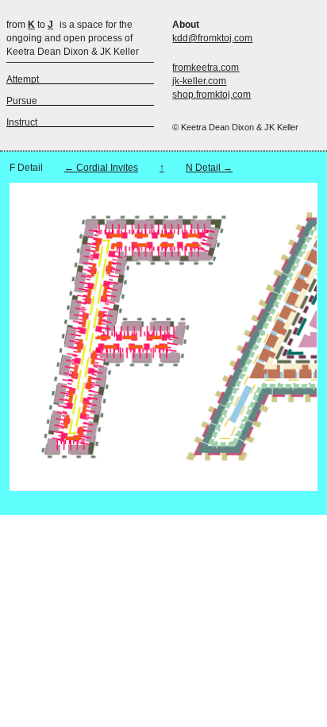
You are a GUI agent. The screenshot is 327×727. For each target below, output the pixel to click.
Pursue (21, 100)
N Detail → (209, 167)
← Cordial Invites (101, 167)
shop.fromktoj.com (211, 94)
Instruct (21, 122)
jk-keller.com (199, 81)
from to (29, 24)
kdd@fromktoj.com (212, 38)
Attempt (22, 79)
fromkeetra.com (205, 67)
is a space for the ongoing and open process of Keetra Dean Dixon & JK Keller (72, 38)
